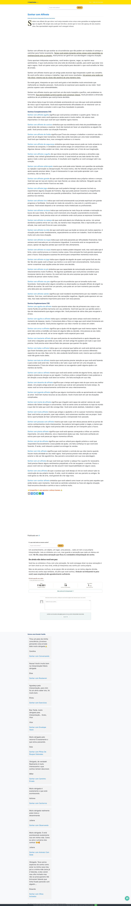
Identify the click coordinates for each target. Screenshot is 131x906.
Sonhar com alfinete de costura (40, 125)
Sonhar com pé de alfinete (38, 441)
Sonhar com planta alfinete (38, 431)
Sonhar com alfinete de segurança (41, 144)
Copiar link (65, 616)
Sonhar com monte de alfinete (39, 402)
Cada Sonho (32, 2)
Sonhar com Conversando (39, 656)
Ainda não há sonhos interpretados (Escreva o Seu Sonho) (41, 18)
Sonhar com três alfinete (37, 451)
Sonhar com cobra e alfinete (39, 373)
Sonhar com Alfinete (38, 14)
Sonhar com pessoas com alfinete (41, 422)
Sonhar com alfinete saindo (38, 294)
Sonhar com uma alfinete (37, 471)
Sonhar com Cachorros (38, 803)
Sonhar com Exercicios (38, 703)
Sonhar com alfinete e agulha (39, 154)
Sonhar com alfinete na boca (39, 210)
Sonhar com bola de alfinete (38, 360)
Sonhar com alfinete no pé (38, 269)
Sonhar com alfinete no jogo (38, 259)
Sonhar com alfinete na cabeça (40, 220)
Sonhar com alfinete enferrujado (40, 166)
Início (90, 2)
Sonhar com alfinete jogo (37, 188)
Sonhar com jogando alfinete (39, 392)
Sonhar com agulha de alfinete (39, 306)
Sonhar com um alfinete (37, 461)
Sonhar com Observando (38, 825)
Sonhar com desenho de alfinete (40, 382)
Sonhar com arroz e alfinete (38, 329)
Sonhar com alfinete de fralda (39, 134)
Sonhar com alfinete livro (37, 201)
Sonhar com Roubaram (38, 678)
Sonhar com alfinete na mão (38, 230)
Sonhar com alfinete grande (38, 179)
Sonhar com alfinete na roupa (39, 240)
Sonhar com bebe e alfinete (38, 348)
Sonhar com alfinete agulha (38, 115)
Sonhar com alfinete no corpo (39, 250)
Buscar (79, 7)
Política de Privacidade (98, 2)
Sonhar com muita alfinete (38, 412)
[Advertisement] (65, 39)
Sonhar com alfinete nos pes (39, 282)
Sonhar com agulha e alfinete (39, 319)
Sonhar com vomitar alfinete (39, 481)
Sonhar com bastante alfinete (39, 338)
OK (95, 905)
